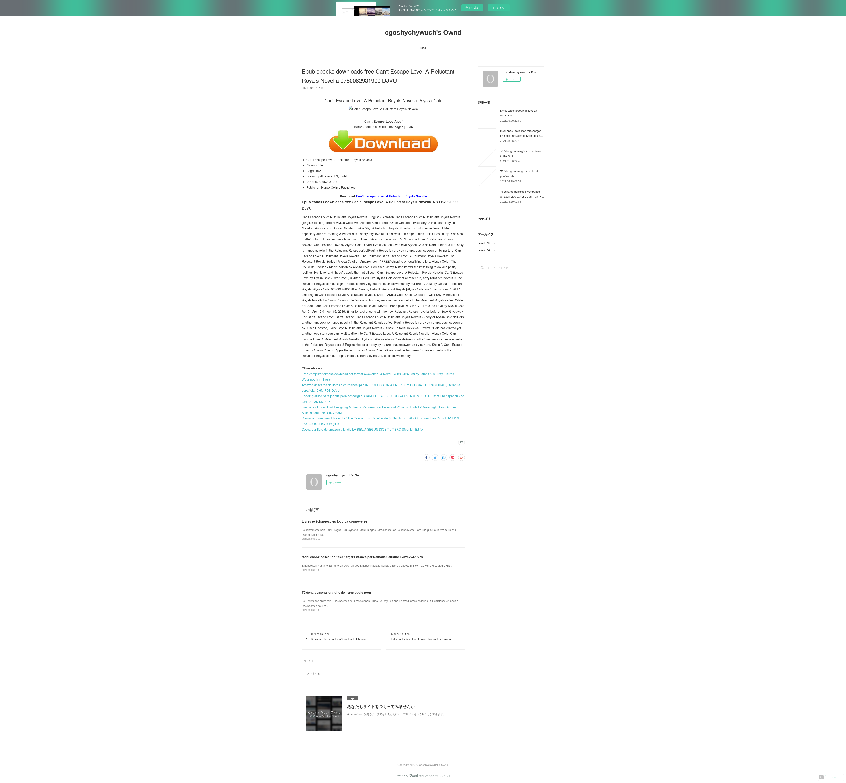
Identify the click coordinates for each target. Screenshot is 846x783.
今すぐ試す (472, 8)
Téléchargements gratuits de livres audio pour (336, 592)
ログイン (499, 8)
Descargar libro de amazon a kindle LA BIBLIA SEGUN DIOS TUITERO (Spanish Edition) (364, 429)
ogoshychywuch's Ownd (423, 32)
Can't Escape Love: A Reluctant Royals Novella (391, 196)
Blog (423, 48)
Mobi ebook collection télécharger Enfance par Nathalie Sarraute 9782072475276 (362, 557)
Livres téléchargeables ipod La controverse (334, 521)
